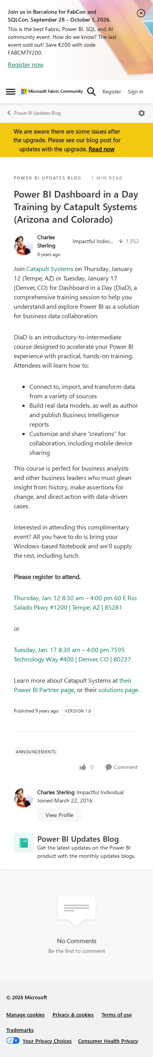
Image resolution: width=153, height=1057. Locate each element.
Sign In (135, 91)
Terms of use (117, 1014)
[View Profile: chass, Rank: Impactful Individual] (23, 245)
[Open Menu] (141, 113)
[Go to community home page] (52, 91)
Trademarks (20, 1029)
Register (111, 91)
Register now (26, 64)
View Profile (59, 815)
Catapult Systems (49, 268)
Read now (102, 149)
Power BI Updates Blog (37, 113)
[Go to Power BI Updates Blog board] (23, 843)
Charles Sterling (46, 241)
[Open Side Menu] (10, 91)
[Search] (91, 91)
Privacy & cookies (73, 1014)
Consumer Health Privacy (108, 1040)
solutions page (118, 689)
